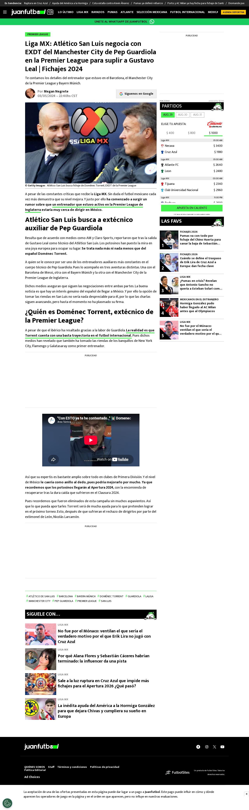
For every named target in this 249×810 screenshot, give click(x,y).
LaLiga (149, 596)
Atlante (127, 12)
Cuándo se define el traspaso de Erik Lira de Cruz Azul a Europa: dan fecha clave (200, 262)
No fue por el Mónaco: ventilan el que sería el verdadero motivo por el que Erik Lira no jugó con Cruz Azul (104, 636)
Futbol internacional (187, 12)
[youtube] (222, 747)
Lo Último (66, 12)
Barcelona (66, 596)
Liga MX (82, 12)
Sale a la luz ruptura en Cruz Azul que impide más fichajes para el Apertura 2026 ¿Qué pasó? (103, 683)
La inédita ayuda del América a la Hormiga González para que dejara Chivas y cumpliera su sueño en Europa (106, 711)
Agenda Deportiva (233, 12)
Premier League (87, 601)
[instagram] (206, 747)
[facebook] (198, 747)
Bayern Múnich (86, 596)
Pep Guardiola (64, 601)
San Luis (106, 601)
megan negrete (56, 91)
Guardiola (134, 596)
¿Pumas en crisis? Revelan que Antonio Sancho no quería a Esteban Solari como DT (201, 285)
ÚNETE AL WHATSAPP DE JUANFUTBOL (121, 21)
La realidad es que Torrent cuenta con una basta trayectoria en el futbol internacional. (89, 333)
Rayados (97, 12)
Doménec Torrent (112, 596)
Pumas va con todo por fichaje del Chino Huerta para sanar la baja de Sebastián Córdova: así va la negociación (200, 240)
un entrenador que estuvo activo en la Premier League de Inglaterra (84, 207)
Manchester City (39, 601)
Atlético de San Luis (42, 596)
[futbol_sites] (177, 772)
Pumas (112, 12)
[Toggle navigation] (5, 12)
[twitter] (214, 747)
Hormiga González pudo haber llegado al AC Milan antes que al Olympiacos (198, 307)
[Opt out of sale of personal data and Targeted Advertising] (7, 803)
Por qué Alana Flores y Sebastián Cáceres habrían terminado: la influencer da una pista (103, 658)
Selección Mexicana (152, 12)
